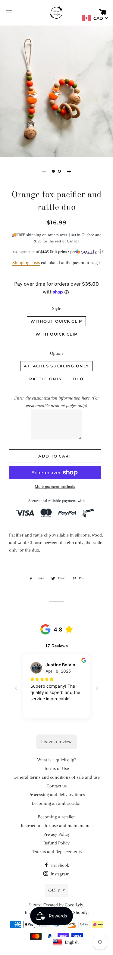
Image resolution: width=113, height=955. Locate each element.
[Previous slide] (44, 171)
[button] (56, 251)
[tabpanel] (56, 90)
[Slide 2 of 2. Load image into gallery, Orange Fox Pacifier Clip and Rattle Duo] (60, 171)
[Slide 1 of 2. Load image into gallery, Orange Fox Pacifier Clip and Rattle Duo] (54, 171)
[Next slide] (69, 171)
